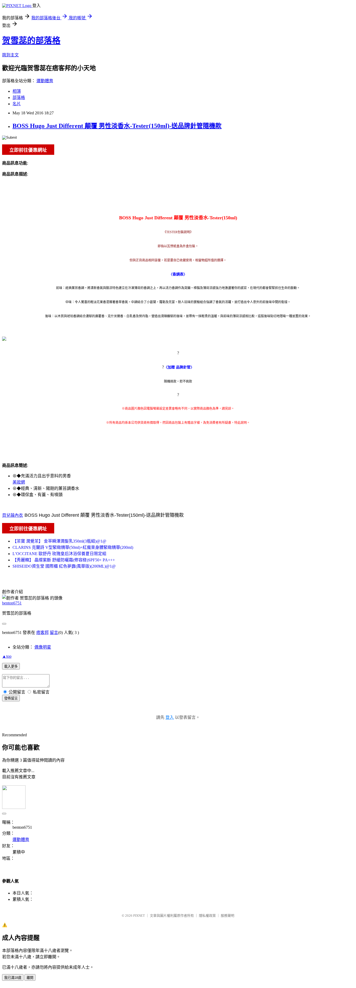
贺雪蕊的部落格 (31, 40)
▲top (6, 656)
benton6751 (12, 603)
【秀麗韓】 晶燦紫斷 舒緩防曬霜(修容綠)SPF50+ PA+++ (64, 560)
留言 (54, 632)
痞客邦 (42, 632)
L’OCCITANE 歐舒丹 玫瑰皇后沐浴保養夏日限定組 (59, 553)
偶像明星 (42, 647)
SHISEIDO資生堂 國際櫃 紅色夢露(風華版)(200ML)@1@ (64, 566)
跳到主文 (10, 55)
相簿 (17, 91)
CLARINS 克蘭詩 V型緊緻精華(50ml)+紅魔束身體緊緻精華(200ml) (73, 547)
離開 (30, 978)
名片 (17, 104)
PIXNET (139, 916)
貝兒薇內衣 (12, 515)
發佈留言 (11, 698)
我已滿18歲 (12, 978)
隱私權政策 (207, 916)
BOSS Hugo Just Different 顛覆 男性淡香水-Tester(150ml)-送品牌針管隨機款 (117, 125)
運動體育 (44, 81)
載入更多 (11, 666)
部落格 (19, 97)
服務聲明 (227, 916)
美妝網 (19, 482)
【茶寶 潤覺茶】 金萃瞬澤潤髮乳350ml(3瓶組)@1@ (59, 541)
